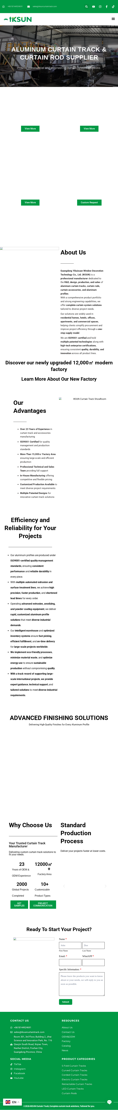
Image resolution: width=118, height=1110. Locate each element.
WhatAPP (88, 956)
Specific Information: (70, 969)
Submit (65, 1002)
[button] (86, 6)
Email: (63, 956)
